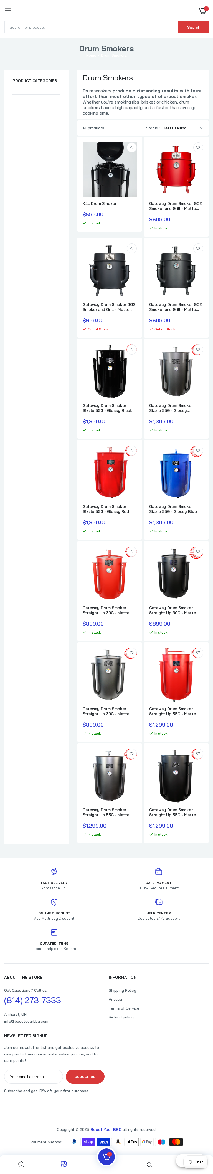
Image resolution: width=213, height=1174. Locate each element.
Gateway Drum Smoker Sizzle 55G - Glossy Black (107, 408)
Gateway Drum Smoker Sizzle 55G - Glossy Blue (173, 509)
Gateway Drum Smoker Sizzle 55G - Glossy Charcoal (171, 408)
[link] (132, 147)
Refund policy (121, 1017)
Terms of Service (124, 1008)
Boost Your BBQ (106, 1129)
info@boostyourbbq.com (26, 1021)
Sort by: (153, 128)
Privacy (115, 999)
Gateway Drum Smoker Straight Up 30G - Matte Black (172, 610)
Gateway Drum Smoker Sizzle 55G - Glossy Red (106, 509)
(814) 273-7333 (32, 1000)
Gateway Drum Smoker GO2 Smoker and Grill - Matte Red (175, 206)
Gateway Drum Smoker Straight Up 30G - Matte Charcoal (106, 711)
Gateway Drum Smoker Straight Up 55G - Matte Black (172, 812)
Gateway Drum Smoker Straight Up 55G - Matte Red (172, 711)
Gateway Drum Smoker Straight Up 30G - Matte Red (106, 610)
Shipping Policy (122, 990)
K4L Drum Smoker (99, 203)
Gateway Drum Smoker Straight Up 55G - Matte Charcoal (106, 812)
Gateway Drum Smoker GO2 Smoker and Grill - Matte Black (109, 307)
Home (91, 55)
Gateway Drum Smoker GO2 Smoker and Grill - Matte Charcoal (175, 307)
